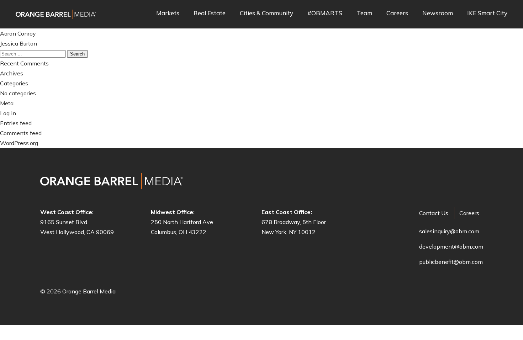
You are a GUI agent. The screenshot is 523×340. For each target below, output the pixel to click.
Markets (167, 13)
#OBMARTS (324, 13)
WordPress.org (19, 143)
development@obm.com (451, 246)
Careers (397, 13)
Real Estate (210, 13)
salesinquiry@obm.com (449, 231)
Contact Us (433, 213)
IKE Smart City (487, 13)
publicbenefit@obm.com (451, 261)
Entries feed (16, 123)
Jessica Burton (18, 43)
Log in (8, 113)
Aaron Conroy (18, 33)
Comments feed (21, 133)
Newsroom (437, 13)
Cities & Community (266, 13)
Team (364, 13)
